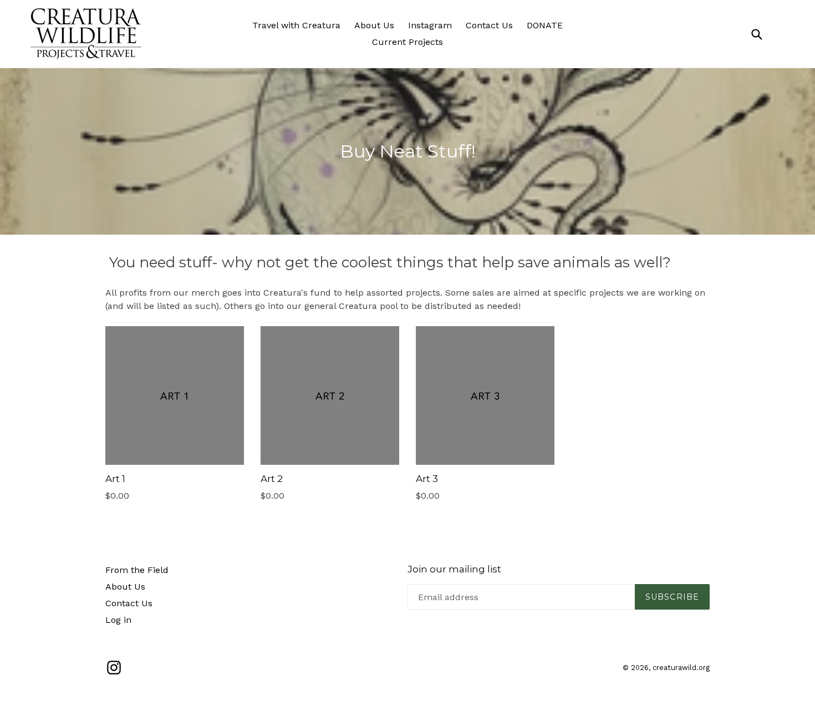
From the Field (137, 570)
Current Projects (407, 42)
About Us (374, 25)
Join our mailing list (454, 569)
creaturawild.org (681, 667)
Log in (118, 620)
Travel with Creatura (296, 25)
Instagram (430, 25)
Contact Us (489, 25)
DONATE (545, 25)
